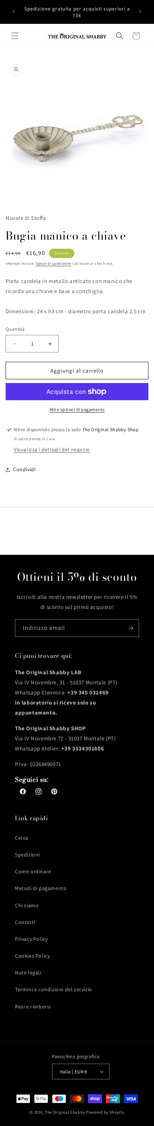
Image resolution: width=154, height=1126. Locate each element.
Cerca (21, 837)
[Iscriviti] (130, 628)
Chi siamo (26, 905)
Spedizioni (27, 854)
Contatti (25, 922)
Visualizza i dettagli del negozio (52, 449)
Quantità (15, 329)
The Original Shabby (65, 1112)
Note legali (28, 972)
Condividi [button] (24, 469)
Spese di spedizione (53, 263)
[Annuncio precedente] (14, 11)
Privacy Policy (31, 939)
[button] (15, 36)
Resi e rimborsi (33, 1006)
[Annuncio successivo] (140, 11)
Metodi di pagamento (41, 888)
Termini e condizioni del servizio (53, 989)
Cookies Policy (32, 955)
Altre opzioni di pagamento (77, 409)
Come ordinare (33, 871)
